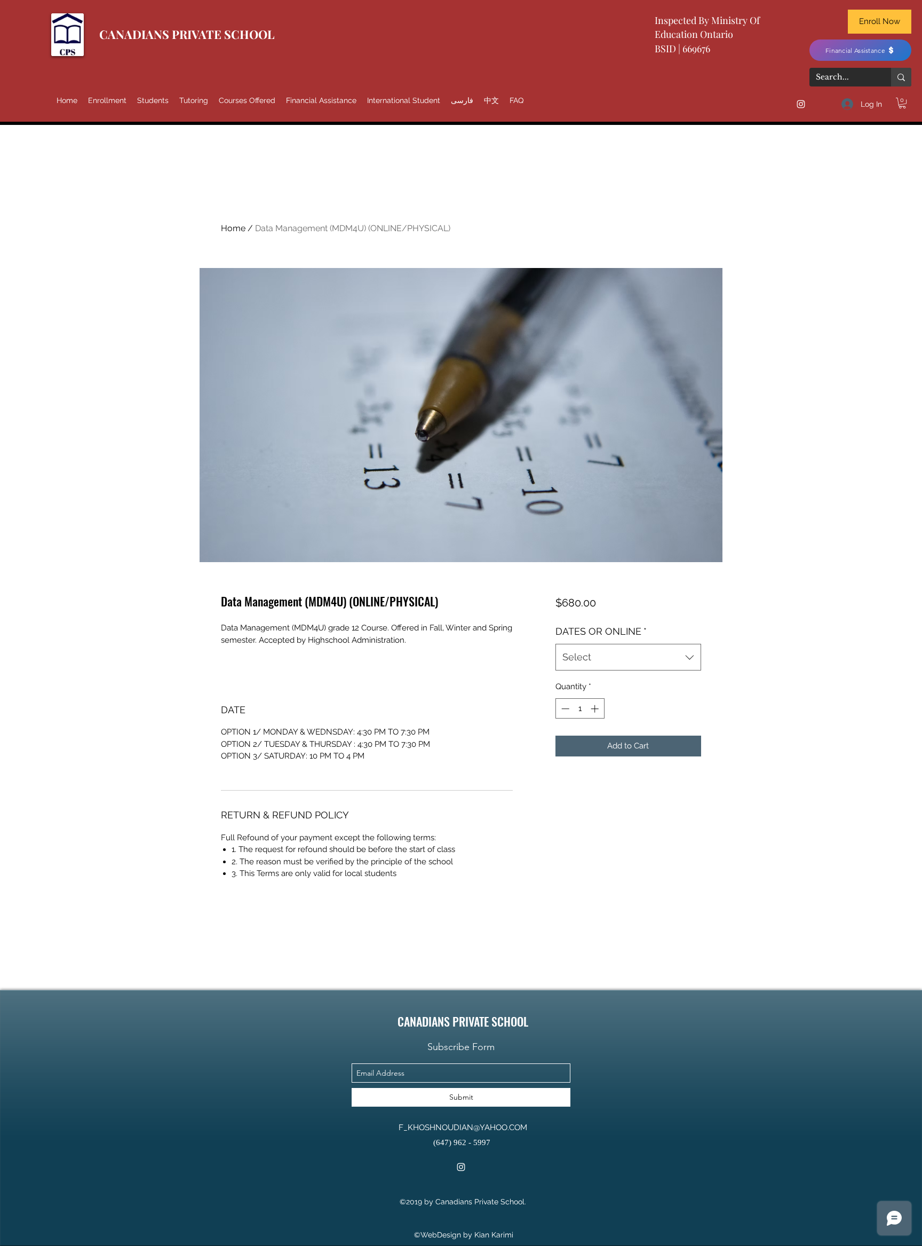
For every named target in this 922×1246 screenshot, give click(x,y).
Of (755, 20)
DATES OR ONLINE (601, 631)
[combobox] (628, 657)
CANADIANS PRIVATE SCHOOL (186, 34)
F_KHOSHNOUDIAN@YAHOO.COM (463, 1127)
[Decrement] (564, 709)
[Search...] (901, 77)
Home (233, 228)
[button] (902, 103)
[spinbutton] (580, 709)
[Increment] (596, 709)
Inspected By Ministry (702, 20)
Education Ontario (694, 34)
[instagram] (801, 104)
